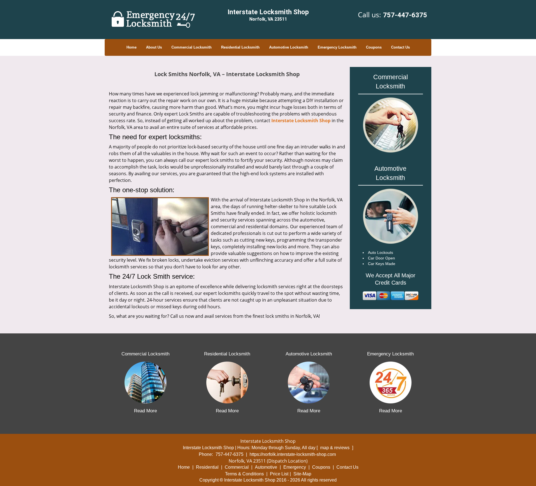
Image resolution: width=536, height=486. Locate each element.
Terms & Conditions (244, 473)
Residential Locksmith (240, 47)
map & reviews (335, 447)
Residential (207, 467)
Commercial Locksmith (191, 47)
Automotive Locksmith (288, 47)
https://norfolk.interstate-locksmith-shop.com (293, 454)
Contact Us (400, 47)
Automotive (266, 467)
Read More (145, 410)
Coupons (374, 47)
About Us (154, 47)
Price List (279, 473)
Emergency (294, 467)
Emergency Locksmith (337, 47)
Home (131, 47)
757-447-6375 (405, 15)
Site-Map (302, 473)
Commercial (237, 467)
